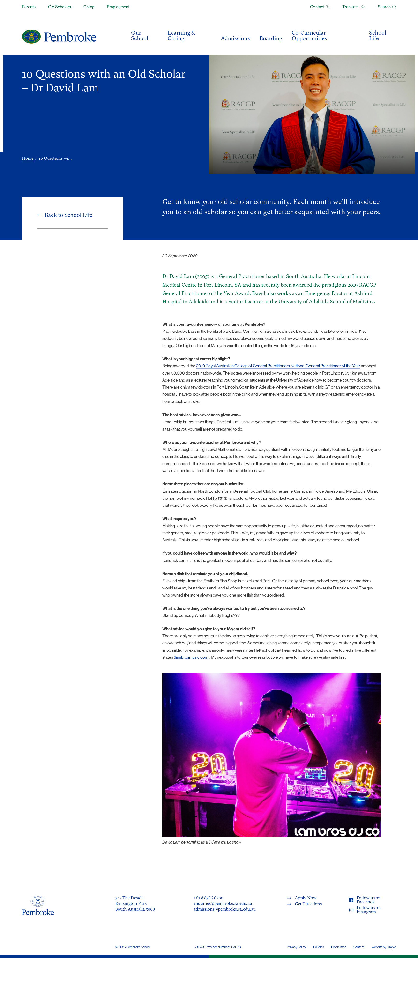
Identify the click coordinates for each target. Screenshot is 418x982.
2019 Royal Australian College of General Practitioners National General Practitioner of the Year (278, 366)
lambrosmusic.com (191, 657)
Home (27, 158)
